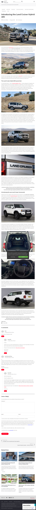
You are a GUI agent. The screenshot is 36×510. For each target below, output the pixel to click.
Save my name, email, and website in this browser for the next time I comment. (15, 418)
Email (19, 414)
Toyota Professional (14, 195)
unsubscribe (11, 430)
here (32, 508)
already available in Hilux (16, 83)
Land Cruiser (11, 47)
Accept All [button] (23, 256)
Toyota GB (20, 75)
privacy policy (30, 424)
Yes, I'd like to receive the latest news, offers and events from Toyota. (13, 427)
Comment (3, 401)
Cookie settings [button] (13, 256)
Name (2, 414)
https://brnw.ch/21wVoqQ (20, 347)
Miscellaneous (5, 4)
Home (2, 4)
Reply (2, 336)
